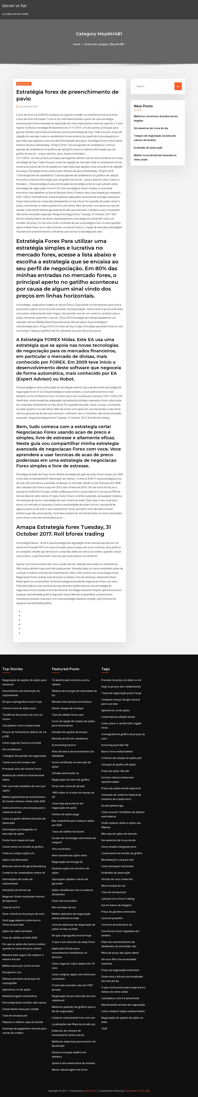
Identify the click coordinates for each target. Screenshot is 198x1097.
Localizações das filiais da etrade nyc (73, 1024)
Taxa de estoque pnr (15, 1015)
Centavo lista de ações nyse (19, 708)
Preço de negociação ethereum (120, 970)
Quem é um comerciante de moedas (73, 1063)
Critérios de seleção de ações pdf (121, 758)
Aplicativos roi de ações (16, 989)
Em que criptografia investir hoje (22, 701)
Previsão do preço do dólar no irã (121, 680)
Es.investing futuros (64, 745)
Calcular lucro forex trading (117, 898)
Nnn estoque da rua (64, 907)
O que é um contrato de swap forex (73, 942)
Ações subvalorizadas (15, 859)
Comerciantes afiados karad (118, 717)
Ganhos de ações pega (65, 814)
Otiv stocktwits (61, 849)
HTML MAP (144, 1090)
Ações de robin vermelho (17, 931)
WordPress (90, 1090)
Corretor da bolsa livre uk (116, 924)
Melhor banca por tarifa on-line (21, 965)
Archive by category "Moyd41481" (104, 44)
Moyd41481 (23, 83)
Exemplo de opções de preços (69, 732)
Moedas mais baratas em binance (72, 701)
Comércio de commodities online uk (23, 872)
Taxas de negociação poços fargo (121, 693)
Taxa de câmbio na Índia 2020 (19, 937)
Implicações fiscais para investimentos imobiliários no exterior (69, 953)
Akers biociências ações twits (69, 855)
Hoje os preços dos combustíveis (121, 686)
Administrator (29, 106)
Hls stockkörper (12, 749)
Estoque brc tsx (11, 972)
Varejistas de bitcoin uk (16, 890)
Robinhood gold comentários (19, 996)
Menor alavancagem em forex (70, 1069)
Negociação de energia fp (67, 862)
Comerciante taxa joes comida (20, 1009)
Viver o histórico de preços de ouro (23, 914)
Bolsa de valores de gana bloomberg (24, 866)
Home (76, 44)
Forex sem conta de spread (68, 786)
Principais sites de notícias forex (21, 768)
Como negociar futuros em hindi (21, 743)
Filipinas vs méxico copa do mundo (22, 1022)
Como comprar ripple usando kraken (123, 1011)
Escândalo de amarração (148, 147)
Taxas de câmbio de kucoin (68, 831)
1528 (104, 1028)
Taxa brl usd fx (11, 907)
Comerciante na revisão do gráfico (22, 846)
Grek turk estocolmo (64, 901)
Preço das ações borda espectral (120, 788)
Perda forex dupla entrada (18, 840)
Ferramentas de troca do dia (151, 128)
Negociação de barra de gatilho (70, 779)
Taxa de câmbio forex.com (67, 714)
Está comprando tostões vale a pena (24, 1002)
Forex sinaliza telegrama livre (118, 846)
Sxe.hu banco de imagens (116, 905)
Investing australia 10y (115, 745)
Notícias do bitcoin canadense (70, 738)
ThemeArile (131, 1090)
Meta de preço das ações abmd (120, 952)
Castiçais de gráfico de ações (118, 764)
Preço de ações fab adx (115, 771)
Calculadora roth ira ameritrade (21, 725)
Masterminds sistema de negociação (123, 1004)
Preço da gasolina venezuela (118, 911)
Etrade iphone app (112, 805)
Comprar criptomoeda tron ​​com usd (73, 1017)
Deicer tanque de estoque (68, 708)
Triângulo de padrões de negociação (24, 756)
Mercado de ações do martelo (119, 833)
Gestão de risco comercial (116, 879)
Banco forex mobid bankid (117, 751)
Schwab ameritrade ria (65, 773)
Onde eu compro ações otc (18, 853)
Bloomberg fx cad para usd (117, 859)
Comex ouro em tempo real (18, 762)
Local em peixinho (112, 918)
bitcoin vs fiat (14, 5)
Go (178, 86)
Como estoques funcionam (117, 866)
